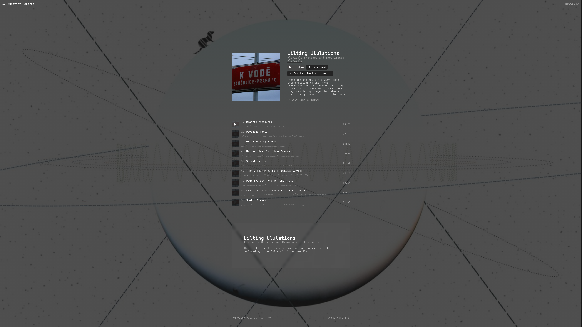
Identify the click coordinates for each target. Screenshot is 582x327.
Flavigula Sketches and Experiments (315, 57)
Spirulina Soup (257, 161)
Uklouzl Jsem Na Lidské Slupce (268, 151)
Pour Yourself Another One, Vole (269, 180)
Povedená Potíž (257, 131)
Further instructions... (312, 73)
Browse (570, 3)
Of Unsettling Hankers (262, 141)
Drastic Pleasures (259, 122)
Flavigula (294, 60)
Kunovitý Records (245, 317)
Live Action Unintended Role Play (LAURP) (276, 190)
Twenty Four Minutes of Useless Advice (274, 170)
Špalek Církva (256, 200)
